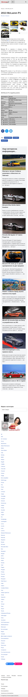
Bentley (2, 455)
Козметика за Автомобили (7, 693)
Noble (2, 560)
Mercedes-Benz (4, 546)
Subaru (2, 599)
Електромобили (4, 638)
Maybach (3, 539)
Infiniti (2, 512)
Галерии (3, 633)
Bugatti (2, 461)
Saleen (2, 585)
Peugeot (3, 569)
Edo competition (4, 477)
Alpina (2, 448)
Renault (2, 576)
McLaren (3, 15)
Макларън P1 (4, 140)
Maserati (3, 537)
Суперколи (3, 649)
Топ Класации (4, 686)
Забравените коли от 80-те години (13, 381)
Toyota (2, 610)
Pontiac (2, 571)
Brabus (2, 459)
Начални (7, 15)
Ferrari (2, 482)
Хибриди (3, 659)
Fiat (2, 484)
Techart (2, 604)
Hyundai (3, 510)
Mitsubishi (3, 551)
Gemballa (3, 496)
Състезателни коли (5, 652)
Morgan (2, 553)
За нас (8, 675)
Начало (2, 8)
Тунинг (2, 656)
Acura (2, 441)
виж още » (7, 185)
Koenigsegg (3, 519)
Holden (2, 505)
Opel (2, 565)
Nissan (2, 558)
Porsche (3, 574)
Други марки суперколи (6, 636)
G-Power (3, 491)
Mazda (2, 542)
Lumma (2, 530)
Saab (2, 583)
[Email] (11, 131)
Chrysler (3, 471)
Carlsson (3, 466)
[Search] (25, 1)
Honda (2, 507)
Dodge (2, 475)
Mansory (3, 535)
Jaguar (2, 514)
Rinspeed (3, 578)
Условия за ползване (6, 677)
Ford (2, 489)
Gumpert (3, 498)
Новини (2, 643)
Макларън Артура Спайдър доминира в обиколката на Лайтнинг (11, 173)
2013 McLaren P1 (8, 137)
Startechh (3, 597)
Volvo (2, 617)
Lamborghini (3, 521)
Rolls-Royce (4, 581)
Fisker (2, 487)
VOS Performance (5, 622)
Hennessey (3, 503)
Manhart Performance (6, 533)
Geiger (2, 494)
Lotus (2, 528)
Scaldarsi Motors (5, 588)
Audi (2, 452)
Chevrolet (3, 468)
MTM (2, 555)
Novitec (2, 562)
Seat (2, 590)
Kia (1, 516)
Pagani (2, 567)
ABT (2, 436)
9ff (1, 434)
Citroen (2, 473)
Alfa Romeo (3, 443)
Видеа (2, 631)
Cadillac (3, 464)
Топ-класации (4, 654)
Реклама (14, 675)
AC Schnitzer (4, 438)
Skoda (2, 594)
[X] (6, 131)
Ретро (2, 647)
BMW (2, 457)
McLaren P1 (15, 137)
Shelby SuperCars (5, 592)
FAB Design (3, 480)
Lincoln (2, 526)
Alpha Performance (5, 445)
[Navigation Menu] (12, 2)
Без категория (4, 629)
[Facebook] (2, 131)
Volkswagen (3, 615)
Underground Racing (5, 613)
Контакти (20, 675)
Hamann (3, 500)
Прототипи (3, 645)
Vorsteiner (3, 620)
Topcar (2, 608)
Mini (2, 549)
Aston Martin (4, 450)
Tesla (2, 606)
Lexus (2, 523)
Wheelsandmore (4, 624)
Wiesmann (3, 627)
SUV (2, 601)
